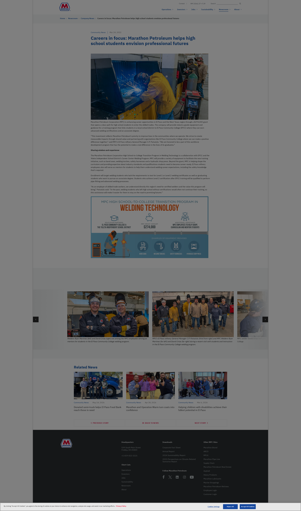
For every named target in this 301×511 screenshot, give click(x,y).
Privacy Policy (121, 506)
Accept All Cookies (247, 507)
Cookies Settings (214, 507)
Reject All (230, 507)
